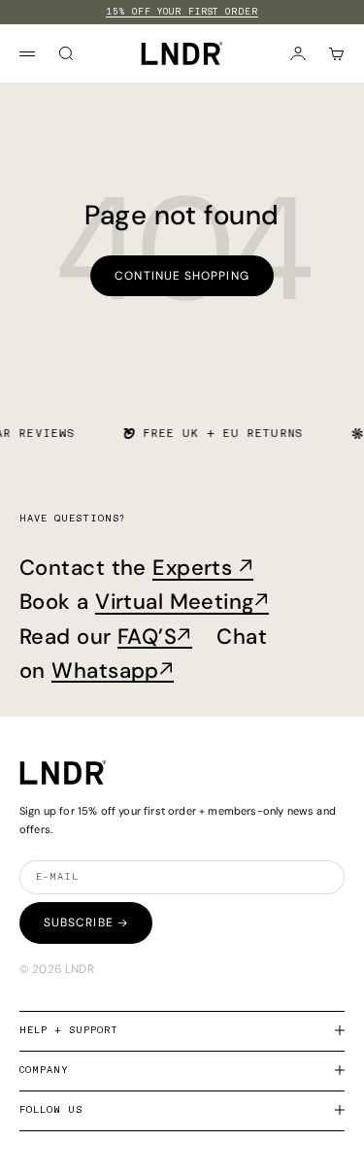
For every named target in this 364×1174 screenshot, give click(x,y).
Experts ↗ (202, 567)
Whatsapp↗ (112, 670)
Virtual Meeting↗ (182, 601)
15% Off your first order (182, 11)
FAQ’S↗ (154, 636)
